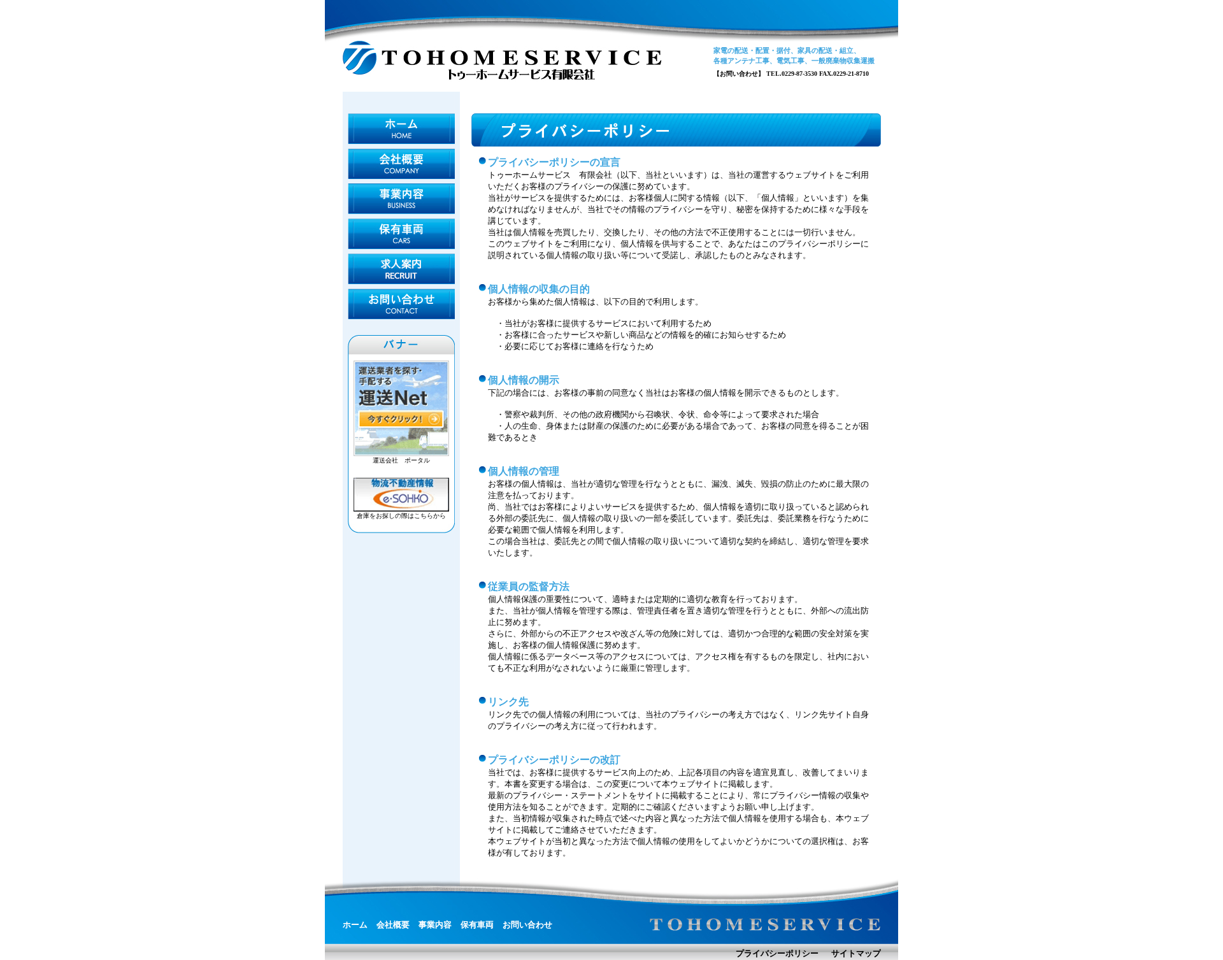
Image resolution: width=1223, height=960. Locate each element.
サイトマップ (856, 953)
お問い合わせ (401, 304)
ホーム (401, 128)
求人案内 (401, 269)
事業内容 (401, 198)
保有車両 (401, 234)
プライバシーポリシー (777, 953)
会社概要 (401, 163)
